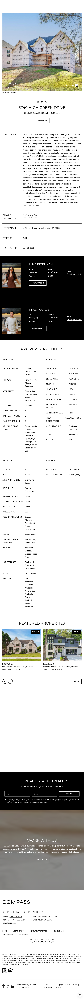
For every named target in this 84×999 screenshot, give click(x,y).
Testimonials (7, 934)
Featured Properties (39, 931)
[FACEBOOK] (31, 941)
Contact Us (23, 934)
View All (75, 681)
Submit (69, 794)
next (15, 85)
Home (4, 931)
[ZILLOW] (53, 941)
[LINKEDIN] (42, 941)
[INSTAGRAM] (36, 941)
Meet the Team (18, 931)
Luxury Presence (48, 986)
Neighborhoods (59, 931)
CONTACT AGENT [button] (37, 283)
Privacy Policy (42, 802)
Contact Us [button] (42, 859)
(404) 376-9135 (15, 917)
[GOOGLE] (47, 941)
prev (10, 85)
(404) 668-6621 (18, 920)
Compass (54, 954)
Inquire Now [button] (42, 120)
